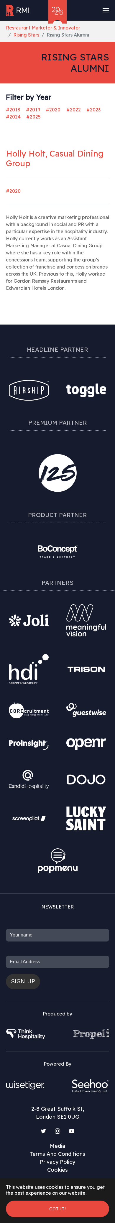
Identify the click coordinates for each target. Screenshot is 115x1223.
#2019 (33, 110)
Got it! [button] (57, 1209)
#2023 (93, 110)
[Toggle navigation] (106, 10)
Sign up (23, 981)
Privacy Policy (57, 1161)
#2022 (73, 110)
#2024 (13, 117)
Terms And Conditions (57, 1153)
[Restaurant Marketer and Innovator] (18, 10)
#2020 (53, 110)
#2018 (13, 110)
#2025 (33, 117)
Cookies (57, 1169)
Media (57, 1146)
